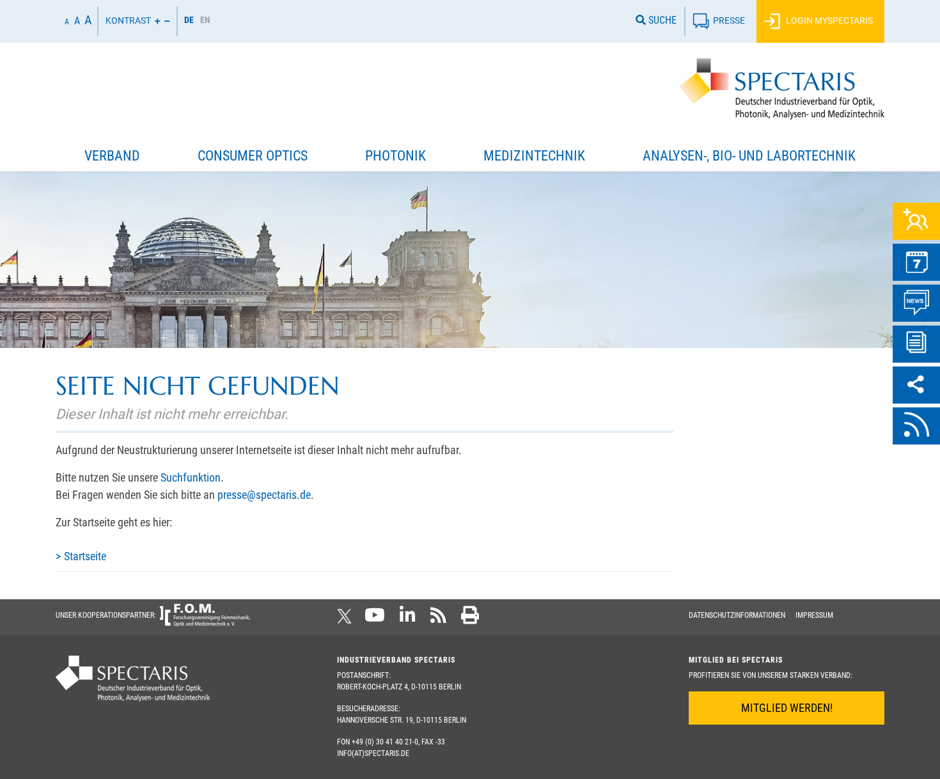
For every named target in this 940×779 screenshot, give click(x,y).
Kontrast (128, 20)
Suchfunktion (191, 477)
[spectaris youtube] (374, 619)
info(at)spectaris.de (373, 753)
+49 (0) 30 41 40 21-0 (385, 741)
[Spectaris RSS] (438, 619)
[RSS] (916, 426)
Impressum (814, 615)
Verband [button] (112, 156)
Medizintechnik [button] (534, 156)
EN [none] (205, 20)
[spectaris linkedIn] (407, 619)
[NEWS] (916, 303)
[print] (470, 619)
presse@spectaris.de (264, 494)
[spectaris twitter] (346, 619)
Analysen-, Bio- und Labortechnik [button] (749, 156)
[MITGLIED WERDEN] (916, 221)
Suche (661, 20)
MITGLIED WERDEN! (787, 707)
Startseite (85, 556)
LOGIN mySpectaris (828, 20)
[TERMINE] (916, 262)
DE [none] (189, 20)
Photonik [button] (395, 156)
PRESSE (729, 20)
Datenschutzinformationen (737, 615)
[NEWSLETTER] (916, 344)
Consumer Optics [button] (253, 156)
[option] (205, 21)
